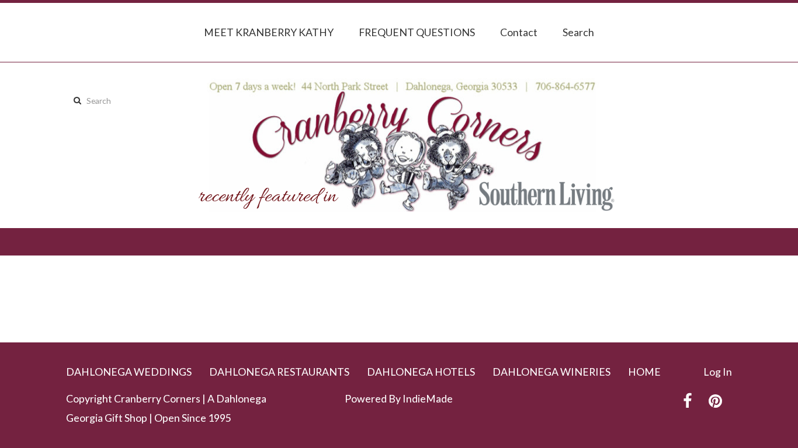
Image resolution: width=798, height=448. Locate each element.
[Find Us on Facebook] (687, 401)
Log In (717, 371)
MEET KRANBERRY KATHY (269, 32)
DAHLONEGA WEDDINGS (129, 371)
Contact (518, 32)
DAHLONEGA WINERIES (551, 371)
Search (578, 32)
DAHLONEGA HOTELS (421, 371)
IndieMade (428, 398)
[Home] (399, 145)
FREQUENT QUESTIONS (417, 32)
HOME (644, 371)
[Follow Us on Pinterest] (715, 401)
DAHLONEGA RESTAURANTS (279, 371)
